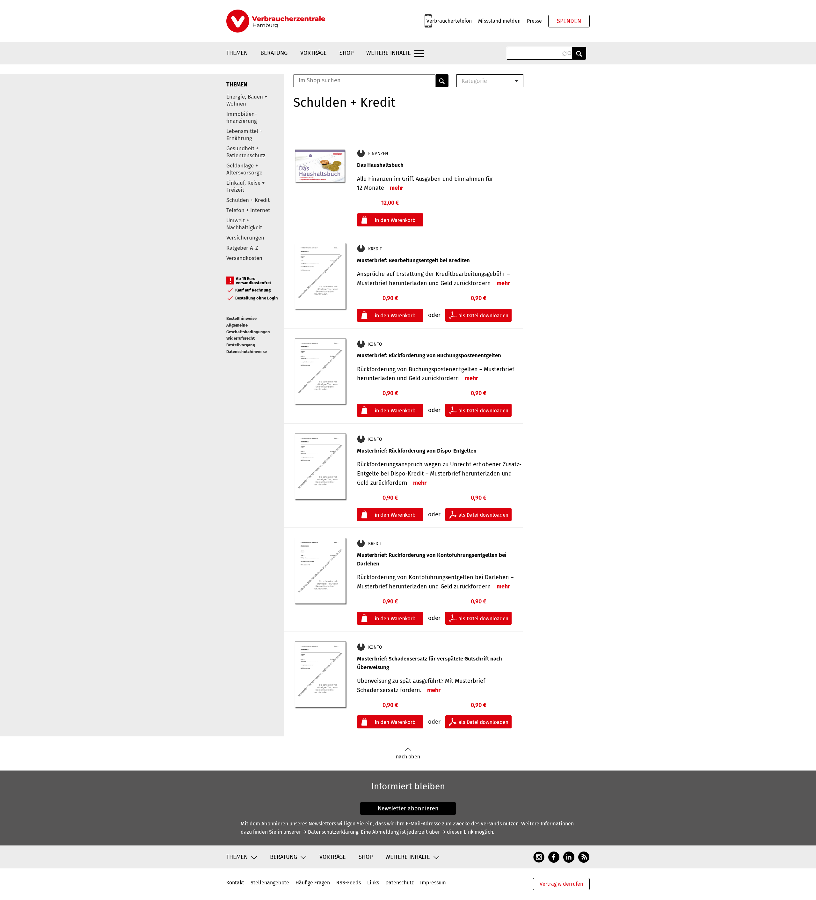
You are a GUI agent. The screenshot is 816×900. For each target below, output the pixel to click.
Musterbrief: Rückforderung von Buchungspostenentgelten (429, 355)
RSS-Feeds (348, 883)
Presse (534, 21)
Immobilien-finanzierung (241, 117)
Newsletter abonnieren (408, 808)
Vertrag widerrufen (561, 884)
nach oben (408, 757)
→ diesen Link (457, 832)
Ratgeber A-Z (242, 248)
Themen (237, 52)
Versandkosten (244, 258)
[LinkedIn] (569, 856)
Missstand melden (499, 21)
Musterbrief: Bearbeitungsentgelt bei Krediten (413, 260)
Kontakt (235, 883)
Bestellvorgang (240, 345)
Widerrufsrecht (240, 338)
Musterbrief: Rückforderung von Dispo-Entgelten (417, 450)
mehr (396, 187)
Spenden (569, 21)
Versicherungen (245, 237)
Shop (346, 52)
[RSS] (584, 856)
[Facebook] (554, 856)
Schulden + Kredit (248, 200)
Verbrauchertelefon (449, 21)
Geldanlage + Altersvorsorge (244, 169)
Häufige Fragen (312, 883)
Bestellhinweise (241, 318)
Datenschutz (399, 883)
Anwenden (579, 53)
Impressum (433, 883)
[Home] (275, 21)
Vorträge (313, 52)
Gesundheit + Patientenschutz (245, 152)
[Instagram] (539, 856)
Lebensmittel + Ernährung (244, 135)
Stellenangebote (270, 883)
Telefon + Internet (248, 210)
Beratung (274, 52)
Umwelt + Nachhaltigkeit (244, 224)
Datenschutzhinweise (246, 351)
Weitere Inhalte (388, 52)
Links (373, 883)
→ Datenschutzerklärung (330, 832)
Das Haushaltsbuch (380, 165)
